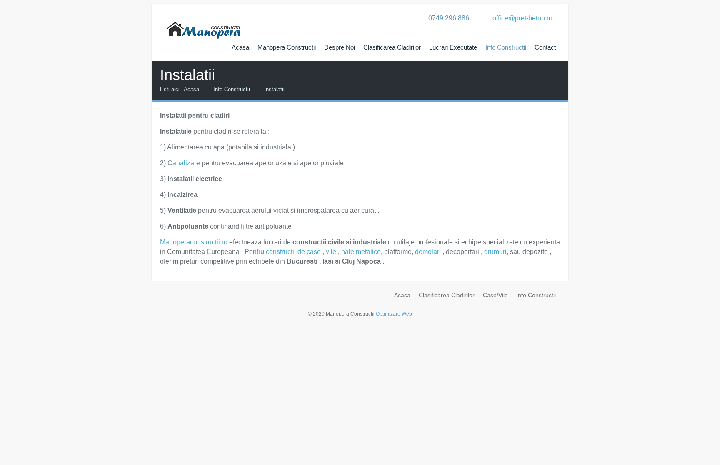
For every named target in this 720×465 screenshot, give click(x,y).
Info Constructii (505, 47)
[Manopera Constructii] (204, 23)
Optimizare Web (394, 314)
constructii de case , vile (301, 251)
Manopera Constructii (287, 47)
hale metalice (361, 251)
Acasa (240, 47)
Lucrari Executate (453, 47)
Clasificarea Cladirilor (392, 47)
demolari (428, 251)
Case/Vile (495, 295)
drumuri (495, 251)
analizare (186, 163)
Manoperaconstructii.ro (194, 242)
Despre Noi (339, 47)
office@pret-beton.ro (522, 18)
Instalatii (274, 89)
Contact (545, 47)
